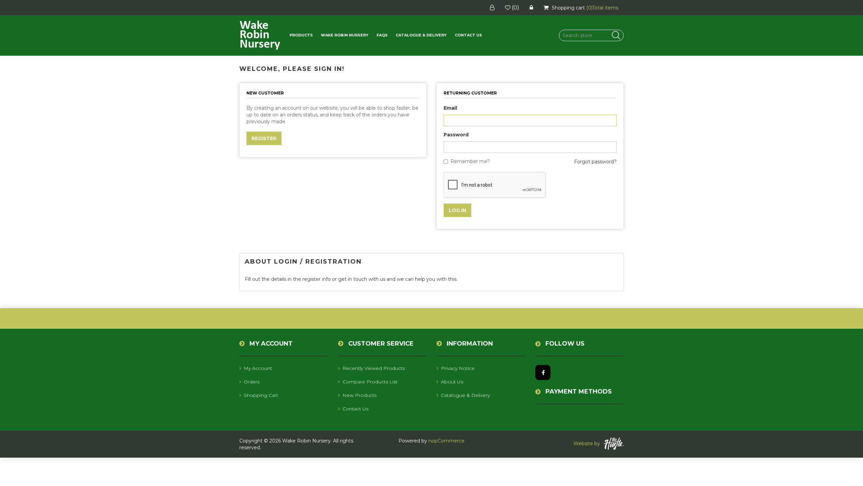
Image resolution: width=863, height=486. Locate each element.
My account (258, 368)
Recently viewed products (374, 368)
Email (450, 108)
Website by (586, 443)
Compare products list (370, 382)
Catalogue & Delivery (421, 35)
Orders (252, 382)
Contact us (468, 35)
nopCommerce (446, 441)
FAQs (382, 35)
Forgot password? (595, 162)
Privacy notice (458, 368)
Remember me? (470, 161)
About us (452, 382)
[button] (301, 35)
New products (360, 395)
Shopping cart (261, 395)
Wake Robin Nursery (344, 35)
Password (456, 135)
